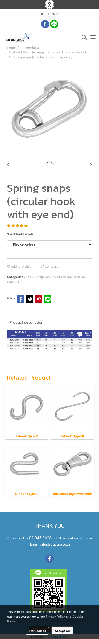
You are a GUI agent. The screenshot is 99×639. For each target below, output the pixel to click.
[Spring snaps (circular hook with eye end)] (49, 110)
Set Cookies (37, 630)
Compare (51, 266)
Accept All (62, 630)
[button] (82, 37)
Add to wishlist (21, 266)
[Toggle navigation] (93, 37)
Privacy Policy (55, 616)
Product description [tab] (26, 322)
